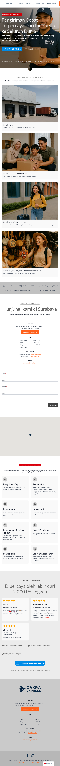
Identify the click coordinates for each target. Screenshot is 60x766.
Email (4, 380)
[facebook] (27, 756)
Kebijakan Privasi (36, 763)
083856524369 (34, 356)
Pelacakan (19, 4)
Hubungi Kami (51, 4)
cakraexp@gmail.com (30, 363)
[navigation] (48, 763)
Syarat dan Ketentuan (24, 763)
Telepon (4, 386)
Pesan (4, 393)
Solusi (28, 4)
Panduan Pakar (39, 4)
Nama (4, 373)
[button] (30, 435)
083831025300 (36, 354)
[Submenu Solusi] (31, 4)
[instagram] (32, 756)
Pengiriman (9, 4)
